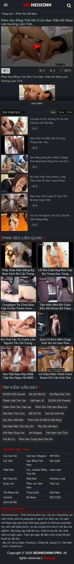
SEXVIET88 (10, 502)
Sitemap (49, 558)
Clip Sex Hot (10, 455)
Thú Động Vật (10, 492)
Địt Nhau (31, 497)
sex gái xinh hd (54, 413)
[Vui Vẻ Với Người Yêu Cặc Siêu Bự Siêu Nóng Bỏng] (14, 222)
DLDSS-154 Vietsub (59, 400)
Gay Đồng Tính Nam (34, 462)
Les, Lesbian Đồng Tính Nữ (36, 471)
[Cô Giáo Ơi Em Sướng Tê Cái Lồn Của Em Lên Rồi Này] (14, 126)
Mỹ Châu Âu (10, 478)
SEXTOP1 (55, 497)
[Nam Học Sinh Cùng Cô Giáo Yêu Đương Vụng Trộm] (14, 203)
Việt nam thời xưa (13, 413)
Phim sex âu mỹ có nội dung (44, 420)
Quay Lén (8, 483)
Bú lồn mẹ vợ (37, 394)
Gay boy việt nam (13, 420)
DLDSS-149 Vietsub (14, 394)
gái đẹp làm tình (60, 394)
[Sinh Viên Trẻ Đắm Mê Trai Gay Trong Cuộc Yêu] (14, 145)
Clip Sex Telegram (36, 455)
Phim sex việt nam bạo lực (51, 407)
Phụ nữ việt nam (47, 426)
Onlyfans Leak (57, 478)
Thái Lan (54, 483)
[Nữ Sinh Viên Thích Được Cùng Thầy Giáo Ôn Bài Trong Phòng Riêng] (14, 183)
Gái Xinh (8, 460)
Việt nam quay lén (13, 432)
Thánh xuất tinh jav (14, 400)
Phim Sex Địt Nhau (26, 13)
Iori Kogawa (35, 432)
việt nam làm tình (57, 432)
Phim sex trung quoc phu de (35, 439)
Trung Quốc (32, 492)
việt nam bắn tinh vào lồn (18, 426)
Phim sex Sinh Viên (34, 485)
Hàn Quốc (55, 460)
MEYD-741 (35, 413)
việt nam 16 (37, 400)
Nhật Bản (31, 478)
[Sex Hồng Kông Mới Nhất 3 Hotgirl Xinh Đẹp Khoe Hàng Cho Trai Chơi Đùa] (14, 164)
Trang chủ (7, 13)
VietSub (7, 497)
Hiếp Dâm (8, 469)
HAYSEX (55, 455)
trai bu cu (9, 439)
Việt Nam (55, 492)
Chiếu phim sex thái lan (17, 407)
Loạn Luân (55, 469)
